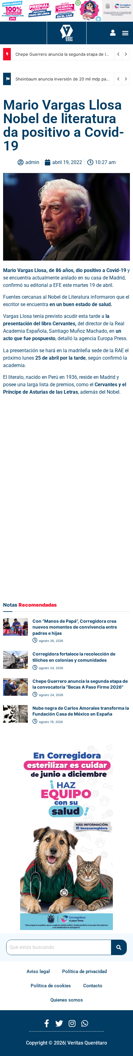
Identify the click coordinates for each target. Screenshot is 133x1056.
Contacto (92, 986)
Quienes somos (66, 1000)
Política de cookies (51, 986)
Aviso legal (38, 971)
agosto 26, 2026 (50, 641)
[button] (125, 33)
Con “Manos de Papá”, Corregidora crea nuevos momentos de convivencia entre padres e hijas (74, 627)
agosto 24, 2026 (50, 668)
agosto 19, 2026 (50, 722)
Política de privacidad (84, 971)
